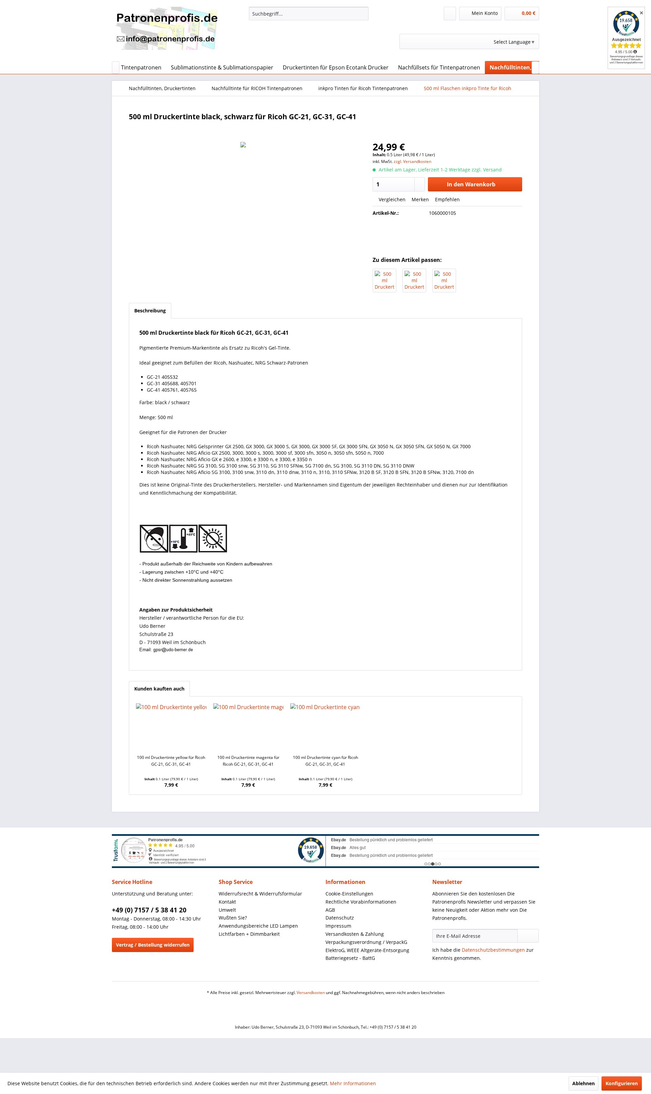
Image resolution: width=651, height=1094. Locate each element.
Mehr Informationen (353, 1083)
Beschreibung (150, 310)
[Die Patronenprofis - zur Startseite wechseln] (166, 32)
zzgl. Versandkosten (412, 161)
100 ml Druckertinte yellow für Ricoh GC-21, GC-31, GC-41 (171, 761)
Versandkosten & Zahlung (355, 934)
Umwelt (227, 910)
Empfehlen (447, 199)
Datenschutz (340, 917)
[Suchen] (362, 13)
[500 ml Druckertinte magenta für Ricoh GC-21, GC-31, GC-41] (414, 280)
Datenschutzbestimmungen (493, 950)
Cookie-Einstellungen (349, 893)
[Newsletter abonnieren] (528, 936)
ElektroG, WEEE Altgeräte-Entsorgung (367, 950)
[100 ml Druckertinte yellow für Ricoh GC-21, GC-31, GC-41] (171, 727)
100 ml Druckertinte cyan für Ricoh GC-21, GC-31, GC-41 (325, 761)
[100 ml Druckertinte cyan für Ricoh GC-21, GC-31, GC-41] (325, 727)
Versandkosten (311, 992)
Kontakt (227, 902)
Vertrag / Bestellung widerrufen (153, 945)
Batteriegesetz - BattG (350, 958)
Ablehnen (583, 1083)
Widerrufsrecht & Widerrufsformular (260, 893)
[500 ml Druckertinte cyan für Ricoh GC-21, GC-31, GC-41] (384, 280)
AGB (330, 910)
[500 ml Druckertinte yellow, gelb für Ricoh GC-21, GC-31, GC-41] (444, 280)
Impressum (338, 926)
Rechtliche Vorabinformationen (361, 902)
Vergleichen (391, 199)
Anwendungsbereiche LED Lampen (258, 926)
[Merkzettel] (450, 13)
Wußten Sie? (233, 917)
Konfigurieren (622, 1083)
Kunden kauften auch (159, 688)
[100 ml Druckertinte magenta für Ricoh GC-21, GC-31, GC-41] (248, 727)
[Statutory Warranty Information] (447, 236)
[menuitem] (309, 13)
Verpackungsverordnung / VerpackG (366, 942)
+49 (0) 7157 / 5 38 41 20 (149, 910)
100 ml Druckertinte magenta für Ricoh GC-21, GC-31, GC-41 (248, 761)
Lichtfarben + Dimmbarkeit (249, 934)
